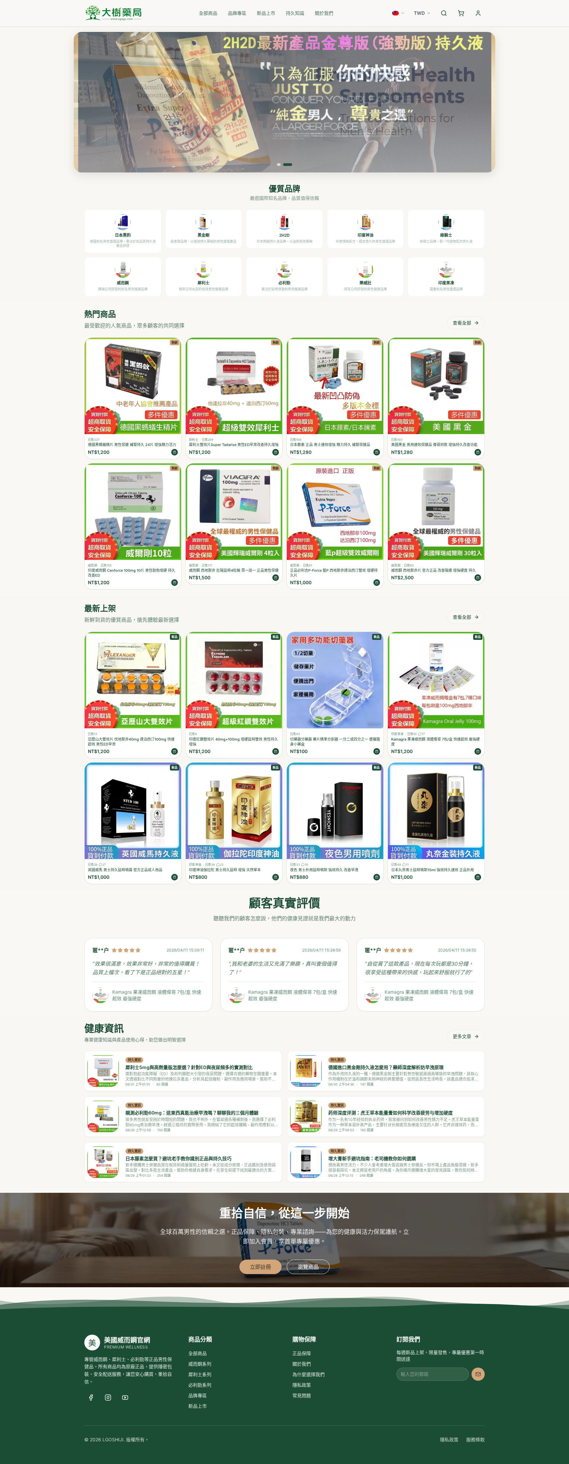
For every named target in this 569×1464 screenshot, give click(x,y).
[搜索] (443, 13)
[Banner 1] (278, 164)
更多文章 (462, 1036)
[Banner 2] (287, 164)
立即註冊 (260, 1267)
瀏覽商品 (308, 1267)
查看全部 (462, 323)
